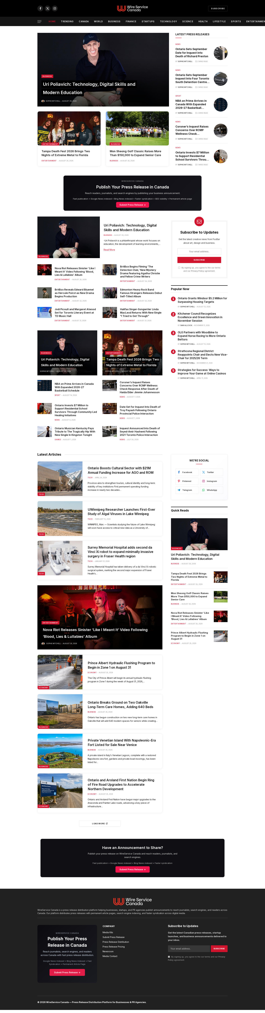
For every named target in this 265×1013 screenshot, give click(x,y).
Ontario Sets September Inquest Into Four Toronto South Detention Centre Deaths (192, 79)
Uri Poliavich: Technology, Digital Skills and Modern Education (130, 227)
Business (114, 21)
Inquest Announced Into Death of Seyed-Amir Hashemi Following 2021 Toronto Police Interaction (140, 432)
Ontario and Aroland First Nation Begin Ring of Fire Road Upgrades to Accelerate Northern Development (121, 784)
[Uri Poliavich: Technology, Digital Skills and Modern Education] (103, 70)
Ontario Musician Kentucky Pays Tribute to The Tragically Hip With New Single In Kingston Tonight (75, 432)
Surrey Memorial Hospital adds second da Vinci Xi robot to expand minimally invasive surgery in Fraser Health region (120, 552)
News (177, 44)
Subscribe (218, 8)
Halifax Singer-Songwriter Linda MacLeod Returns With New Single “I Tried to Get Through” (140, 313)
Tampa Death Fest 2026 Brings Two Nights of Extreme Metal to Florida (66, 153)
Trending (67, 21)
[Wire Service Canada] (132, 8)
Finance (131, 21)
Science (187, 21)
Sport (178, 96)
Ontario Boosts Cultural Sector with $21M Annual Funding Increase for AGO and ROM (121, 470)
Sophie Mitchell (53, 101)
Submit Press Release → (132, 204)
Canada (84, 21)
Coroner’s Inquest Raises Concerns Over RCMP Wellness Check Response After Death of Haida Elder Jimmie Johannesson (192, 130)
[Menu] (39, 21)
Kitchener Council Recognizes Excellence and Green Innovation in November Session (200, 317)
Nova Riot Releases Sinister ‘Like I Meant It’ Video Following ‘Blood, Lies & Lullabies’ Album (75, 272)
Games (58, 439)
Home (52, 21)
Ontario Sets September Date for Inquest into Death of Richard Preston (191, 53)
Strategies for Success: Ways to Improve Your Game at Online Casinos (202, 371)
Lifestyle (219, 21)
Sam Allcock (186, 325)
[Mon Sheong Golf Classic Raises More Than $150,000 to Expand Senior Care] (137, 128)
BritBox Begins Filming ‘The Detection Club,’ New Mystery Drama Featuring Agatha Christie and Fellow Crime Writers (140, 271)
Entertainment (50, 144)
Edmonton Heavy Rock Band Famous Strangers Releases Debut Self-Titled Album (141, 293)
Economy (43, 688)
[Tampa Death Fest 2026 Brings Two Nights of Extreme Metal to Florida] (69, 128)
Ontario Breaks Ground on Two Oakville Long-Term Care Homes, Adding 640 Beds (120, 705)
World (98, 21)
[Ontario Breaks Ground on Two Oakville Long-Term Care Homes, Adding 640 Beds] (60, 711)
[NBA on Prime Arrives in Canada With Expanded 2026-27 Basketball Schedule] (221, 105)
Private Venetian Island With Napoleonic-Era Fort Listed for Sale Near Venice (122, 742)
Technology (168, 21)
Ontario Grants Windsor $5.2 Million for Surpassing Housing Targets (202, 300)
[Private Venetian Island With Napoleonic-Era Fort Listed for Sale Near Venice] (60, 751)
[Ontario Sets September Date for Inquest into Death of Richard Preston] (221, 53)
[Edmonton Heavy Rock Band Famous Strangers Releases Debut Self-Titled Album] (110, 292)
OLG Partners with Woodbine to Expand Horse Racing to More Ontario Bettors (202, 336)
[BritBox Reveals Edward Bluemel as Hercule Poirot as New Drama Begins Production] (44, 292)
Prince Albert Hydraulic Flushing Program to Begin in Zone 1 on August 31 (121, 665)
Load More (98, 823)
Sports (236, 21)
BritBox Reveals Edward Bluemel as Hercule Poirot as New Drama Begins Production (74, 293)
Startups (148, 21)
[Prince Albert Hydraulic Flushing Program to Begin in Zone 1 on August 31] (60, 672)
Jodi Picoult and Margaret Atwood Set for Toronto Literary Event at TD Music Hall (75, 313)
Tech (41, 494)
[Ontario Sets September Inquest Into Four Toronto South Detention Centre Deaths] (221, 79)
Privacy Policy (197, 271)
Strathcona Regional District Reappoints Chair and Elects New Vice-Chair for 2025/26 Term (203, 355)
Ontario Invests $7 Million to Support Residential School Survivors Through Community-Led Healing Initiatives (192, 156)
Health (203, 21)
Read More (109, 249)
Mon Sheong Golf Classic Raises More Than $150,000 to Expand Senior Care (135, 153)
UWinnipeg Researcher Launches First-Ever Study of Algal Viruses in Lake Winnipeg (121, 512)
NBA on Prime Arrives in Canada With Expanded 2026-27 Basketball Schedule (191, 104)
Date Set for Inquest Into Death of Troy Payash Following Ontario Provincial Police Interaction (140, 410)
